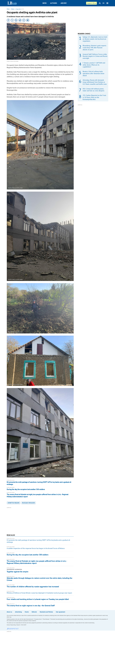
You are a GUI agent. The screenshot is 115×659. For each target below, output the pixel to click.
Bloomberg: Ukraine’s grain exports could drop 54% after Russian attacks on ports (94, 48)
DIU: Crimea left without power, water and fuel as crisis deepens (93, 90)
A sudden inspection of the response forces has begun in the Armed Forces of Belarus (36, 548)
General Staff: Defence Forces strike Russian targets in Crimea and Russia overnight (95, 56)
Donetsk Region (13, 503)
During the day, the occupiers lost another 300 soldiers (26, 489)
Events (27, 612)
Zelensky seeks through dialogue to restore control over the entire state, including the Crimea (39, 579)
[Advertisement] (40, 520)
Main (8, 9)
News (45, 3)
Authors (53, 3)
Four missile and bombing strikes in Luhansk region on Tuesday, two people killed (38, 599)
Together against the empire (17, 571)
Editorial (34, 612)
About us (9, 612)
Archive (64, 3)
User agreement (60, 612)
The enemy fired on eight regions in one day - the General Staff (31, 605)
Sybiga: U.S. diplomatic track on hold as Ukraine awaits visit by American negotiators (95, 39)
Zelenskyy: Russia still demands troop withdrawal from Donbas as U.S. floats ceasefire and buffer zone (95, 82)
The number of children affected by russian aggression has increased (33, 586)
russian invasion (28, 503)
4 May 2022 (18, 9)
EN (103, 3)
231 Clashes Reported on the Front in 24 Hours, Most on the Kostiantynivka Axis (94, 97)
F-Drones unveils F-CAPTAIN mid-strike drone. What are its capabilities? (94, 65)
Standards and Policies (46, 612)
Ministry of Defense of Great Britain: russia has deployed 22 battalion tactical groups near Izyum (39, 593)
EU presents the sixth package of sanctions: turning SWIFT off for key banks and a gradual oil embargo (39, 483)
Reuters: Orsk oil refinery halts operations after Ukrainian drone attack (93, 73)
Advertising (18, 612)
